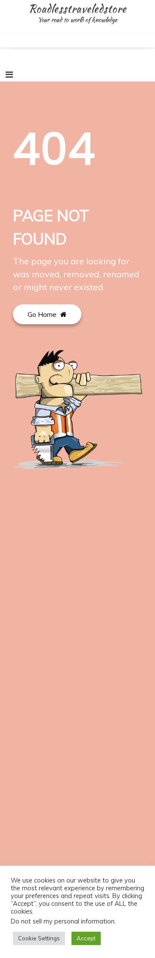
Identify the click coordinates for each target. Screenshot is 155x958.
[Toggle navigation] (9, 74)
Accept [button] (86, 938)
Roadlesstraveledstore (77, 8)
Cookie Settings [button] (39, 938)
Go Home (43, 314)
